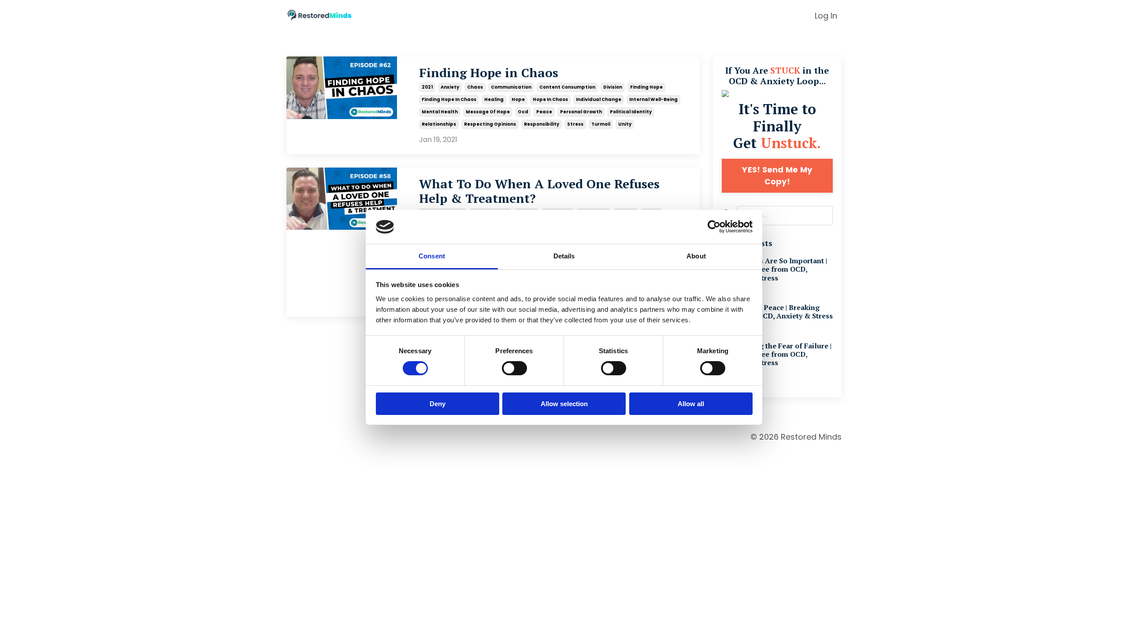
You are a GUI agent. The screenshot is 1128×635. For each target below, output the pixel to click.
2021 (427, 87)
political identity (631, 111)
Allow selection (564, 403)
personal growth (581, 111)
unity (624, 124)
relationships (439, 124)
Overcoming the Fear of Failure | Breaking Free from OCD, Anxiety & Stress (776, 354)
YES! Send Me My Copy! (777, 175)
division (612, 87)
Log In (826, 15)
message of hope (488, 111)
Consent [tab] (432, 256)
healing (494, 99)
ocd (523, 111)
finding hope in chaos (449, 99)
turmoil (600, 124)
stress (575, 124)
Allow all (691, 403)
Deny (437, 403)
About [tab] (696, 256)
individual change (598, 99)
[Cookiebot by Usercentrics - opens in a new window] (714, 226)
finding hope (646, 87)
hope (518, 99)
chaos (475, 87)
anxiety (450, 87)
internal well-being (653, 99)
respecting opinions (490, 124)
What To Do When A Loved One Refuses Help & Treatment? (539, 191)
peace (544, 111)
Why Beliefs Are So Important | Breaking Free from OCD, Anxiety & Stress (774, 269)
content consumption (567, 87)
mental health (440, 111)
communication (511, 87)
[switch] (514, 368)
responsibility (541, 124)
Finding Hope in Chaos (488, 72)
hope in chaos (550, 99)
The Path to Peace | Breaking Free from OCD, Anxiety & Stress (777, 311)
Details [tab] (564, 256)
